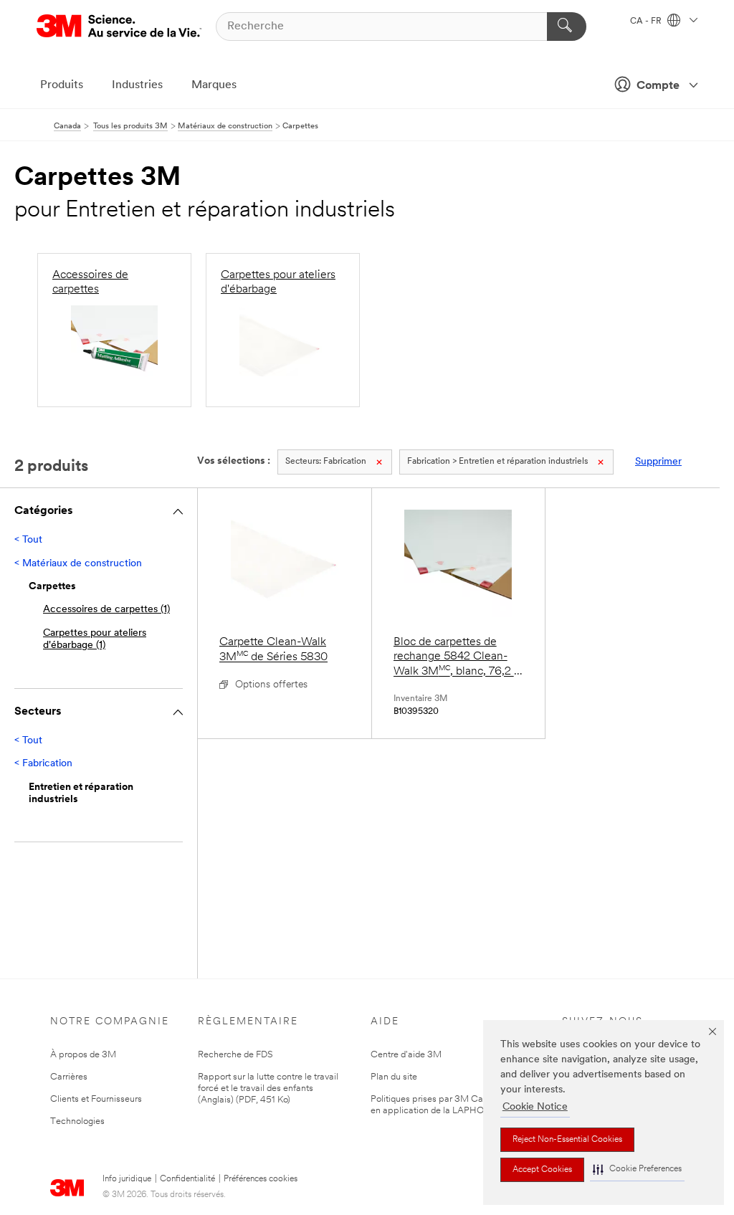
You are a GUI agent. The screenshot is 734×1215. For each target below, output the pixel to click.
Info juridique (127, 1179)
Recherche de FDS (235, 1054)
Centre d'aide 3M (406, 1054)
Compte (658, 86)
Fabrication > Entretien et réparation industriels (497, 461)
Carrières (68, 1077)
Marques (214, 85)
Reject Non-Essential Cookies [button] (567, 1139)
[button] (637, 1169)
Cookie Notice (535, 1107)
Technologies (77, 1121)
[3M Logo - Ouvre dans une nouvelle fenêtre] (119, 26)
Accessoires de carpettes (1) (106, 609)
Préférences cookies (260, 1179)
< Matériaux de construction (78, 563)
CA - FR (647, 21)
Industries (137, 85)
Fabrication (325, 461)
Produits (61, 85)
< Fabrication (43, 763)
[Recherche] (566, 26)
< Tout (28, 540)
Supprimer (658, 462)
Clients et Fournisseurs (96, 1099)
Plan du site (394, 1077)
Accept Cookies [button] (542, 1170)
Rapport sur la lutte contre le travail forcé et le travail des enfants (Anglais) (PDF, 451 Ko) (268, 1088)
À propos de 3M (83, 1054)
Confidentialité (187, 1179)
